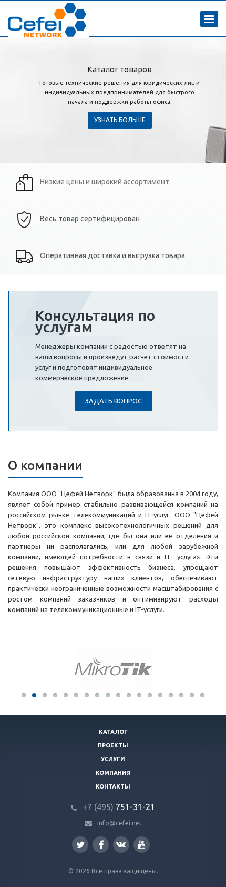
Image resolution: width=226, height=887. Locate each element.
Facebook (101, 844)
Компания (113, 773)
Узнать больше (120, 119)
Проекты (113, 745)
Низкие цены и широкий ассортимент (104, 182)
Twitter (80, 844)
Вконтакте (121, 844)
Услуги (113, 759)
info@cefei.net (119, 823)
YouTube (141, 844)
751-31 (112, 807)
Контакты (113, 786)
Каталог (113, 731)
